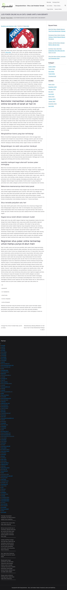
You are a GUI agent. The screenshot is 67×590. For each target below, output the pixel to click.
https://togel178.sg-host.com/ (7, 436)
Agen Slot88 (3, 447)
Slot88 (2, 368)
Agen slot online (4, 424)
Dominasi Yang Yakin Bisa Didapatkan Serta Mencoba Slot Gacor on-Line (56, 50)
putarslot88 (3, 426)
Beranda (49, 2)
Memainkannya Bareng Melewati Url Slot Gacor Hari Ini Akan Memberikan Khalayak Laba (34, 327)
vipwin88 (3, 348)
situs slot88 (3, 512)
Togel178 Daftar (4, 408)
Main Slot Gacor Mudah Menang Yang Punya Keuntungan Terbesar (56, 30)
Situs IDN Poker (10, 561)
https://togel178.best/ (6, 434)
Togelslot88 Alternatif (5, 413)
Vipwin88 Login (4, 482)
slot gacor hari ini (5, 431)
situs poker (8, 52)
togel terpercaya (4, 406)
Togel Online (50, 9)
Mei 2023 (50, 91)
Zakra (47, 587)
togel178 (3, 347)
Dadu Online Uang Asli (6, 524)
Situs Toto (3, 409)
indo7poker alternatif (5, 446)
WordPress (52, 587)
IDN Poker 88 (4, 469)
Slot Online (49, 5)
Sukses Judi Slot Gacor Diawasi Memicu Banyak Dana (56, 43)
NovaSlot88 (3, 357)
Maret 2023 (51, 96)
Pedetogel (3, 489)
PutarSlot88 (3, 353)
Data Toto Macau (5, 462)
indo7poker (3, 421)
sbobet (2, 510)
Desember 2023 (52, 87)
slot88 (2, 393)
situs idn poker (4, 477)
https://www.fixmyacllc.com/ (7, 365)
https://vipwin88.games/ (6, 383)
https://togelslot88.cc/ (6, 375)
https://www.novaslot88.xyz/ (7, 418)
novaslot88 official (5, 497)
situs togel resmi (4, 399)
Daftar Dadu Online (5, 467)
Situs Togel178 (4, 381)
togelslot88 (3, 428)
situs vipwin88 (4, 503)
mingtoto (3, 490)
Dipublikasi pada (9, 26)
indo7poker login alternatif (6, 475)
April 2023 (51, 94)
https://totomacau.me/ (6, 398)
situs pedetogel (4, 404)
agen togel (3, 416)
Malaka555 (3, 373)
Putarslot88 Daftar (5, 498)
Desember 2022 (52, 103)
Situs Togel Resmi (5, 395)
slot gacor (3, 502)
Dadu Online (3, 459)
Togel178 (3, 380)
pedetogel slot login (5, 403)
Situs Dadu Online (10, 531)
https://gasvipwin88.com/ (6, 391)
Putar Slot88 (4, 437)
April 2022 (51, 106)
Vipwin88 (3, 345)
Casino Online (58, 9)
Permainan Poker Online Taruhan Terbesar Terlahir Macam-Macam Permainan (56, 37)
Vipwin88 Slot (4, 378)
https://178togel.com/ (6, 433)
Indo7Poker (3, 452)
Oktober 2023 (52, 89)
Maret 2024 (51, 84)
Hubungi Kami (55, 2)
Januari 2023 (51, 101)
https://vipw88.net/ (5, 363)
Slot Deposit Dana (5, 371)
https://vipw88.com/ (5, 386)
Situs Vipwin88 (4, 505)
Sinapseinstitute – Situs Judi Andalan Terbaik (29, 5)
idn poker (3, 350)
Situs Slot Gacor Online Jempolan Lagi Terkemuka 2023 (56, 57)
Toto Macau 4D (4, 484)
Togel (2, 487)
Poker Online (57, 5)
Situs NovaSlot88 (5, 508)
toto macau (3, 414)
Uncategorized (52, 76)
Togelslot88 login (5, 480)
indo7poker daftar (5, 474)
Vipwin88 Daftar (4, 370)
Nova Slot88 (4, 352)
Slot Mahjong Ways (5, 449)
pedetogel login (4, 464)
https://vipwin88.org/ (5, 366)
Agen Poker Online (5, 451)
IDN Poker (3, 411)
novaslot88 (3, 396)
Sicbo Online (4, 461)
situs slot (3, 456)
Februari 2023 (52, 99)
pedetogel (3, 401)
